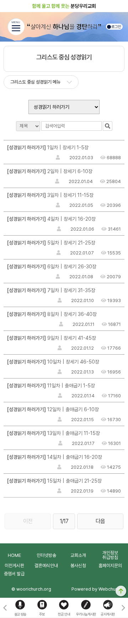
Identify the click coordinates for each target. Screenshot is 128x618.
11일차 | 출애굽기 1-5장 (51, 385)
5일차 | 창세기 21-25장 (51, 243)
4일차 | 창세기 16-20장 (51, 219)
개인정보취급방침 (110, 555)
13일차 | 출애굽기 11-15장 (53, 433)
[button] (123, 608)
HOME (14, 555)
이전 (27, 521)
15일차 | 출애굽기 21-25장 (54, 481)
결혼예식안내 (46, 565)
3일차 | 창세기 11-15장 (50, 195)
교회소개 (78, 555)
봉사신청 (78, 565)
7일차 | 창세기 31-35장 (51, 290)
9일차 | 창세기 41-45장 (51, 338)
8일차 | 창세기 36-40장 (52, 314)
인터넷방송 (46, 555)
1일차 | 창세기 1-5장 (48, 147)
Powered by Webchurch (96, 589)
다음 (100, 521)
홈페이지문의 (110, 565)
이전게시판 (14, 565)
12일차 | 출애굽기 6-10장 (53, 409)
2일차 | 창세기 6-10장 (49, 171)
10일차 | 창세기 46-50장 (53, 362)
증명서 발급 (14, 573)
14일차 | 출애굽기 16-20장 (54, 457)
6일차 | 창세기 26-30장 (51, 266)
